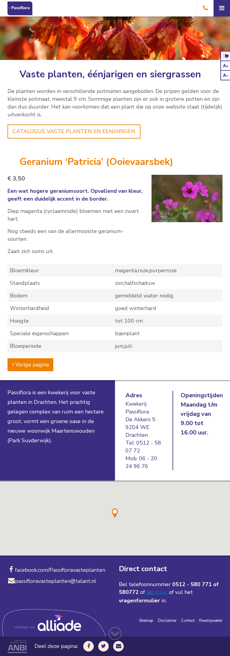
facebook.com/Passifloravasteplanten (60, 570)
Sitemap (146, 620)
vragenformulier (139, 600)
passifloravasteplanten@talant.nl (55, 581)
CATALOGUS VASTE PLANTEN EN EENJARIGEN (74, 131)
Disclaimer (167, 620)
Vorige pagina (31, 364)
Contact (188, 620)
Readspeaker (211, 620)
